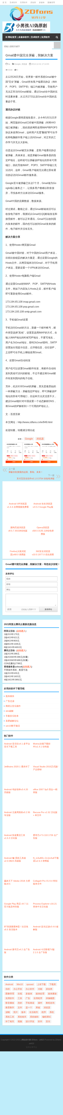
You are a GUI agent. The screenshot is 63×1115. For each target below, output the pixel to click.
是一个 (29, 1007)
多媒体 (41, 2)
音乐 (48, 1021)
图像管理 (51, 2)
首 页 (4, 2)
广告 (28, 998)
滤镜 (8, 1012)
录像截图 (50, 998)
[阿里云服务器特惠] (31, 444)
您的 (20, 1003)
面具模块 (10, 696)
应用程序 (38, 998)
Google (18, 64)
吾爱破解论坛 (12, 721)
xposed (29, 984)
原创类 (33, 2)
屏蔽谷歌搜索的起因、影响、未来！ (26, 472)
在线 (20, 993)
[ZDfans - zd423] (31, 13)
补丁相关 (10, 1021)
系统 (52, 1012)
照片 (15, 1012)
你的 (8, 989)
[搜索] (57, 37)
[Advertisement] (31, 1083)
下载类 (52, 984)
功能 (40, 989)
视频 (20, 1021)
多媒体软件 (23, 37)
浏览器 (24, 64)
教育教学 (10, 1007)
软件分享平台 (31, 1047)
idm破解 (9, 711)
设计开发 (30, 1021)
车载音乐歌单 (12, 716)
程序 (44, 1012)
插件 (40, 1003)
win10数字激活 (13, 726)
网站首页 (12, 37)
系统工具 (10, 1017)
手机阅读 (30, 1003)
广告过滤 (10, 701)
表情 (9, 609)
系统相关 (22, 1017)
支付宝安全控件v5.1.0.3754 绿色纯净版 (35, 478)
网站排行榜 (26, 1040)
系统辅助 (34, 1017)
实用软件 (23, 2)
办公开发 (17, 989)
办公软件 (30, 989)
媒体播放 (52, 993)
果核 (38, 1007)
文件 (20, 1007)
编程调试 (46, 1017)
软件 (40, 1021)
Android (9, 984)
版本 (23, 1012)
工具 (20, 998)
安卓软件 (13, 2)
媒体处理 (40, 993)
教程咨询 (50, 1003)
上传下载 (41, 984)
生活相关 (33, 1012)
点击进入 (21, 631)
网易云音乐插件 (13, 706)
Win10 (20, 984)
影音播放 (10, 1003)
